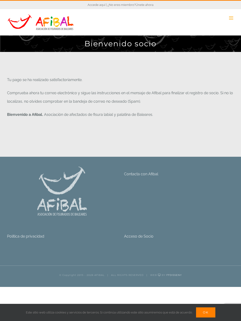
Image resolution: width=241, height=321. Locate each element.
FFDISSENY (174, 275)
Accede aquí (96, 5)
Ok (206, 312)
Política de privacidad (25, 236)
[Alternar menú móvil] (231, 18)
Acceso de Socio (138, 236)
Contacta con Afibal (141, 174)
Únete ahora (144, 5)
